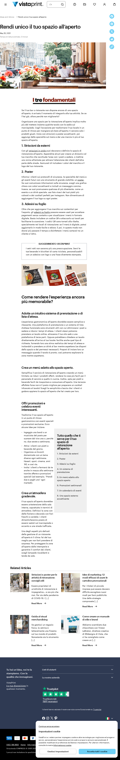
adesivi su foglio (42, 212)
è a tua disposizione (16, 685)
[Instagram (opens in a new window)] (47, 718)
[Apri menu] (5, 4)
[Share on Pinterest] (111, 24)
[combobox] (54, 4)
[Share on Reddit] (111, 39)
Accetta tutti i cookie (97, 751)
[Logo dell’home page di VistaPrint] (27, 4)
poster (81, 180)
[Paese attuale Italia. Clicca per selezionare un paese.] (110, 718)
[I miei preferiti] (94, 4)
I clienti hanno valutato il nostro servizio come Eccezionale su (71, 709)
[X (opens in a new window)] (51, 718)
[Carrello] (114, 4)
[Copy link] (111, 46)
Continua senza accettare (49, 726)
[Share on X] (111, 31)
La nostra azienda (51, 677)
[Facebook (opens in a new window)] (43, 718)
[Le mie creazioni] (84, 4)
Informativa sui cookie (62, 745)
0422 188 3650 (12, 745)
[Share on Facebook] (111, 16)
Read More (36, 603)
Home (23, 745)
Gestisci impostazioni (58, 751)
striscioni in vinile (37, 150)
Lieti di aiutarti (49, 669)
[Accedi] (104, 4)
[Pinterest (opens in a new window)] (55, 718)
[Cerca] (62, 4)
